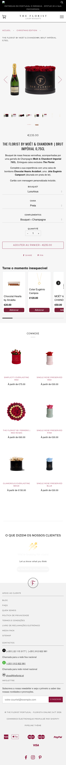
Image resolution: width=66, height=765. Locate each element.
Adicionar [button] (14, 309)
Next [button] (58, 79)
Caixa (33, 201)
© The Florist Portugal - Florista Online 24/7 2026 (33, 712)
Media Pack (8, 630)
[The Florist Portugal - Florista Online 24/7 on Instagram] (33, 758)
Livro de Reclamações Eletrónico (21, 625)
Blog (5, 600)
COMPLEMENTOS (33, 215)
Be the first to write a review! (33, 569)
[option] (33, 79)
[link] (14, 283)
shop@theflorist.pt (15, 675)
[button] (58, 283)
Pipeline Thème (33, 725)
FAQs (5, 605)
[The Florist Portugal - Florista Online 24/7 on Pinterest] (40, 758)
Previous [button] (7, 79)
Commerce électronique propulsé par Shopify (33, 719)
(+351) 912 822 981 (16, 663)
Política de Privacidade (15, 615)
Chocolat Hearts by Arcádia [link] (12, 298)
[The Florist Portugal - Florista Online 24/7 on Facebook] (26, 758)
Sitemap (6, 636)
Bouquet (33, 187)
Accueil (6, 30)
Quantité (33, 229)
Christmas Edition (27, 30)
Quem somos (9, 610)
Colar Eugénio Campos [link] (37, 291)
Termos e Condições (13, 620)
